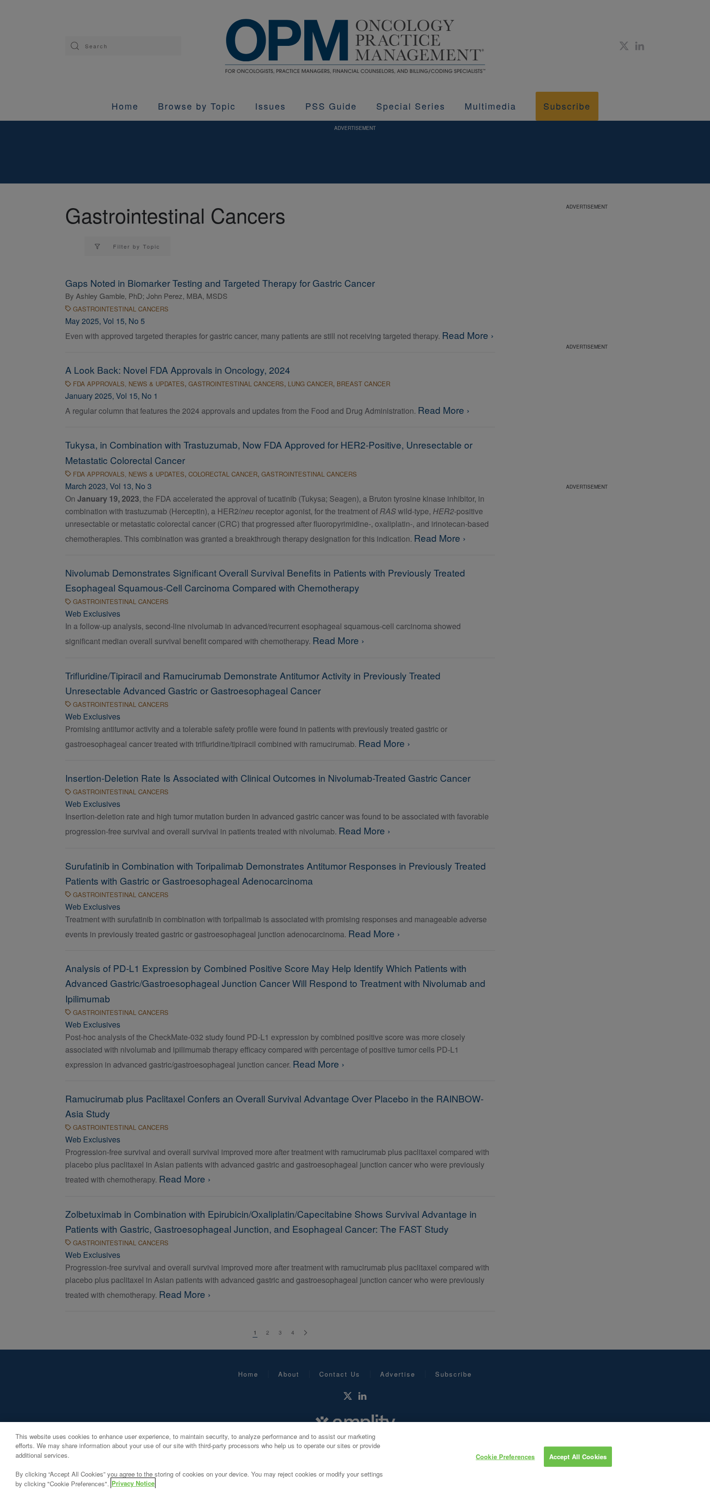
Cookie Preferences (505, 1456)
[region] (355, 1457)
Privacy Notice (133, 1483)
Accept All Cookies (578, 1456)
